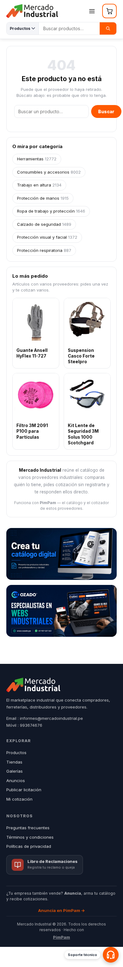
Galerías (14, 771)
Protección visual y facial (47, 237)
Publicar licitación (23, 789)
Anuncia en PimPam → (61, 910)
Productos (16, 752)
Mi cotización (19, 799)
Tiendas (14, 761)
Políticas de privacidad (28, 846)
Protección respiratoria (44, 250)
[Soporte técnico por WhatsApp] (111, 955)
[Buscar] (108, 28)
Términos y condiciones (30, 837)
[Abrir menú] (92, 11)
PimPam (61, 937)
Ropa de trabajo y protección (51, 211)
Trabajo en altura (39, 184)
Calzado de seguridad (44, 224)
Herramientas (36, 158)
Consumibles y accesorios (49, 172)
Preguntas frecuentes (28, 827)
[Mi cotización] (109, 11)
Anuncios (15, 780)
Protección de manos (43, 198)
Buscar (106, 111)
